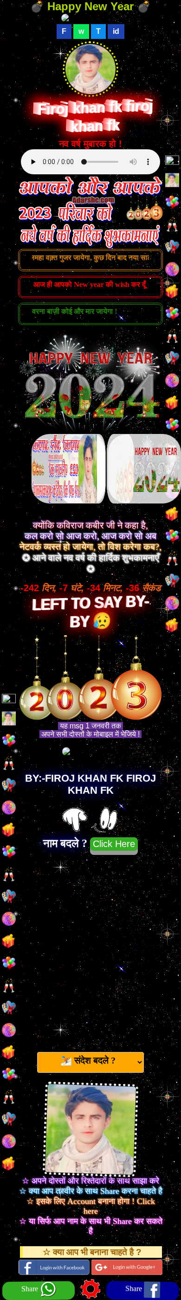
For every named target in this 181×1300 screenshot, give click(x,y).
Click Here (114, 844)
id (116, 31)
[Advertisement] (90, 949)
